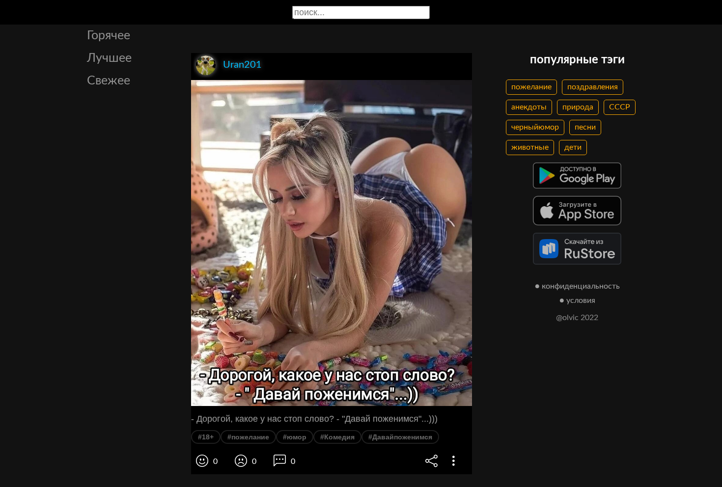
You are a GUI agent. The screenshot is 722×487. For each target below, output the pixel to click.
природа (577, 107)
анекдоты (529, 107)
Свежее (108, 81)
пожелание (531, 87)
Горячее (108, 35)
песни (585, 127)
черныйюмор (535, 127)
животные (530, 147)
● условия (577, 300)
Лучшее (109, 58)
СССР (619, 107)
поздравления (592, 87)
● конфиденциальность (577, 286)
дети (573, 147)
